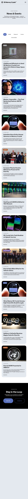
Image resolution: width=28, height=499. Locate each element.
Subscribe (8, 400)
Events (22, 34)
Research (16, 34)
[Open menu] (25, 2)
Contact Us (19, 400)
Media (9, 34)
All (4, 34)
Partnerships (14, 37)
